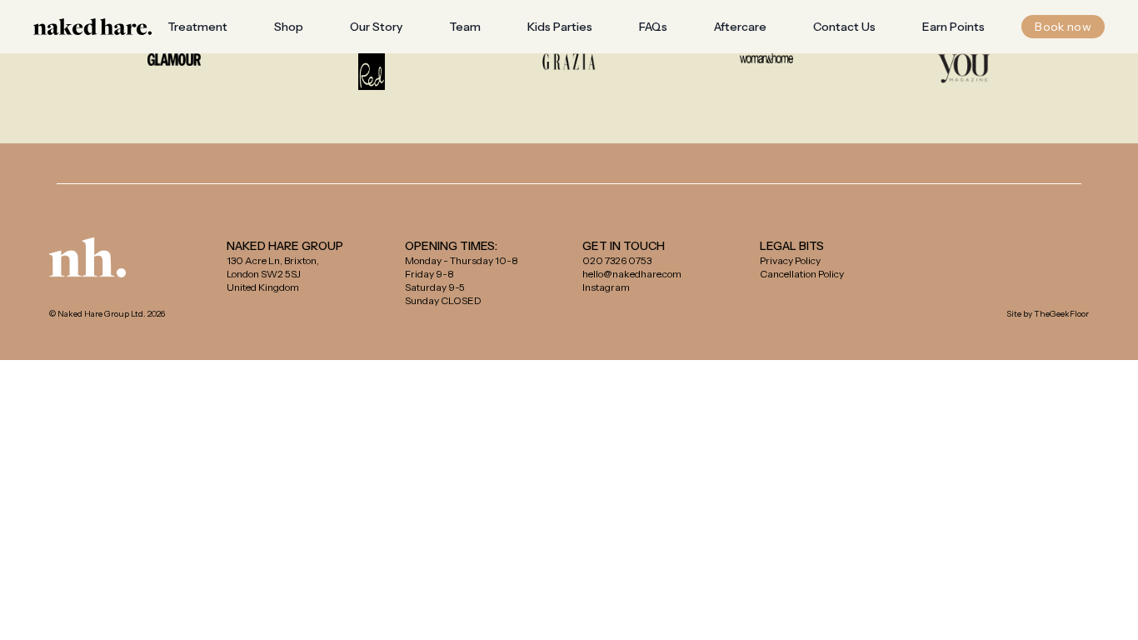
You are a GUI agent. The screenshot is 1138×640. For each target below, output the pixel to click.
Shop (288, 26)
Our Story (376, 26)
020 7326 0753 (616, 260)
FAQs (653, 26)
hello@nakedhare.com (631, 274)
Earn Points (953, 26)
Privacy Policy (790, 260)
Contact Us (844, 26)
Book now (1063, 26)
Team (465, 26)
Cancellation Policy (802, 274)
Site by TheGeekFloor (1047, 313)
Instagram (606, 287)
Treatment (197, 26)
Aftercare (740, 26)
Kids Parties (559, 26)
